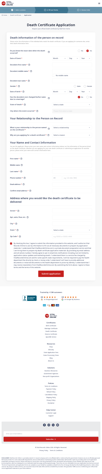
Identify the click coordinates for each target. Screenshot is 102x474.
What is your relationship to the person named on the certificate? (28, 128)
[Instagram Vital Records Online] (48, 425)
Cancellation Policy (51, 395)
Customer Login (51, 413)
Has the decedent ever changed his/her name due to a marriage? (28, 98)
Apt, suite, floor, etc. (18, 217)
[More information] (49, 52)
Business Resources (51, 371)
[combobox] (72, 111)
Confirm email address (19, 191)
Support (51, 416)
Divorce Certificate (51, 334)
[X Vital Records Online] (53, 425)
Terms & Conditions (51, 386)
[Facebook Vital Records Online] (44, 425)
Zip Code (14, 236)
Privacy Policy (51, 400)
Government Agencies (51, 373)
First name (15, 159)
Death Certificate (15, 15)
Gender (13, 86)
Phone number (16, 178)
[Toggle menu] (99, 3)
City (12, 223)
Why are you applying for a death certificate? (28, 135)
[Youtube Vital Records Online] (57, 425)
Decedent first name (18, 65)
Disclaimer (51, 403)
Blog (51, 358)
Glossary (51, 350)
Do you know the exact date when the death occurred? (27, 52)
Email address (16, 184)
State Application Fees (51, 352)
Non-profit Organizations (51, 376)
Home (5, 15)
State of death (16, 104)
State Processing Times (51, 355)
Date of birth (16, 91)
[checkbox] (53, 76)
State (13, 230)
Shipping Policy (51, 397)
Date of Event (16, 58)
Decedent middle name (19, 71)
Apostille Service (51, 337)
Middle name (15, 165)
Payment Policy (51, 389)
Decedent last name (18, 81)
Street (13, 211)
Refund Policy (51, 392)
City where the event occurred (22, 111)
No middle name (62, 75)
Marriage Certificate (51, 328)
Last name (14, 171)
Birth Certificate (51, 326)
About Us (51, 361)
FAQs (51, 347)
